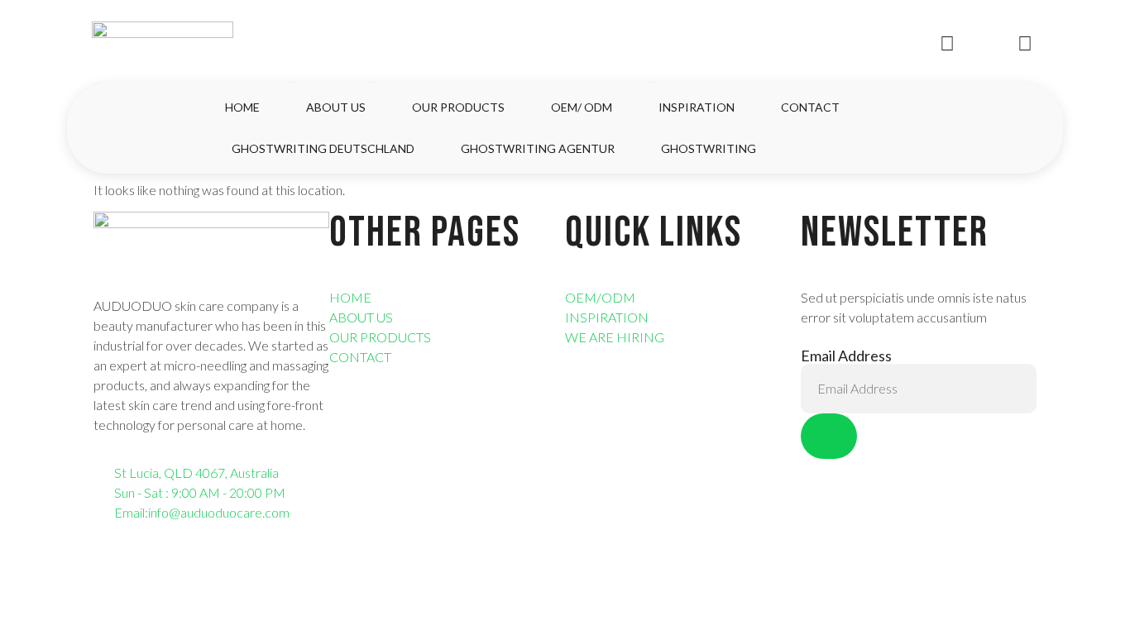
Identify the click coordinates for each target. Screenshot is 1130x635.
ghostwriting (708, 148)
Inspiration (696, 107)
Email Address (846, 355)
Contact (810, 107)
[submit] (829, 436)
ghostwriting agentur (538, 148)
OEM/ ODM (581, 107)
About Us (336, 107)
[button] (1026, 128)
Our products (458, 107)
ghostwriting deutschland (323, 148)
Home (242, 107)
